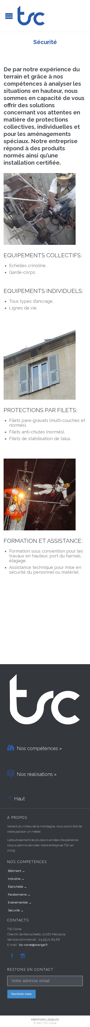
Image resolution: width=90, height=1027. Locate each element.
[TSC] (31, 16)
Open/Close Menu (9, 16)
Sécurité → (16, 910)
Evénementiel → (20, 902)
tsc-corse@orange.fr (33, 945)
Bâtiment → (16, 871)
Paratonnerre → (19, 894)
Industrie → (16, 879)
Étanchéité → (17, 886)
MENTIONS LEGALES (45, 1019)
